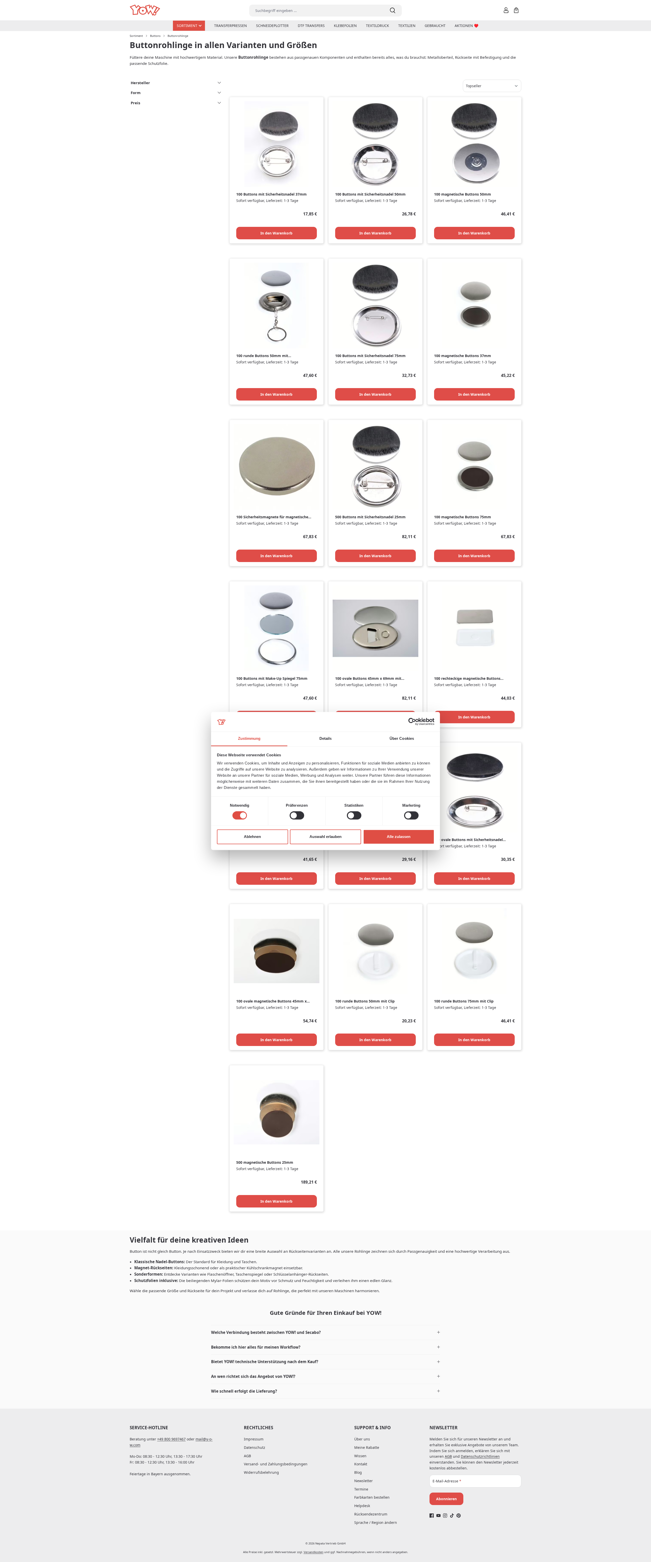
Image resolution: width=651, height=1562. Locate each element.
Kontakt (360, 1464)
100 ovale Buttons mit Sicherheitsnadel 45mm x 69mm (468, 839)
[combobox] (316, 11)
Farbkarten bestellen (372, 1497)
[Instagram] (445, 1516)
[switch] (297, 816)
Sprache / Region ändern (375, 1522)
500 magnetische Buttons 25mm (264, 1162)
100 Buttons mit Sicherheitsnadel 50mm (370, 194)
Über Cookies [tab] (402, 738)
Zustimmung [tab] (249, 738)
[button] (325, 1332)
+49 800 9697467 (171, 1439)
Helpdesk (362, 1505)
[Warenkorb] (516, 10)
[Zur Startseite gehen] (145, 10)
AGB (247, 1455)
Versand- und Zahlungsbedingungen (275, 1464)
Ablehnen (252, 836)
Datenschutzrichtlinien (480, 1456)
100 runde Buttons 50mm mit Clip (365, 1001)
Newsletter (363, 1480)
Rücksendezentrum (370, 1514)
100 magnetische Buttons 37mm (462, 355)
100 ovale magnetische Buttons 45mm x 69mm (271, 1001)
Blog (358, 1472)
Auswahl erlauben (325, 836)
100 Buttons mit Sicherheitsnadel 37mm (271, 194)
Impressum (253, 1439)
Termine (361, 1489)
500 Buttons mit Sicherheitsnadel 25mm (370, 517)
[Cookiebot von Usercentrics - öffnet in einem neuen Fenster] (412, 722)
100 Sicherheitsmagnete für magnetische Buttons (272, 517)
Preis (135, 102)
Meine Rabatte (366, 1447)
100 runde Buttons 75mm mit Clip (464, 1001)
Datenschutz (254, 1447)
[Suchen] (392, 11)
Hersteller (140, 82)
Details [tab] (325, 738)
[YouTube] (438, 1516)
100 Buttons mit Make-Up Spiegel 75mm (271, 678)
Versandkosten (313, 1552)
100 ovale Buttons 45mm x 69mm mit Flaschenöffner (368, 678)
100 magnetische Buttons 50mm (462, 194)
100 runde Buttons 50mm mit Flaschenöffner (262, 355)
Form (136, 92)
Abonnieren (446, 1498)
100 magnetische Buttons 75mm (462, 517)
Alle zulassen (398, 836)
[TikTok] (452, 1516)
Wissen (360, 1455)
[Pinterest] (458, 1516)
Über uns (362, 1439)
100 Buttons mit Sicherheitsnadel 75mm (370, 355)
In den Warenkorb (276, 233)
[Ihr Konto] (506, 10)
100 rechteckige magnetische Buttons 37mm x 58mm (467, 678)
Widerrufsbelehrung (261, 1472)
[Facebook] (432, 1516)
